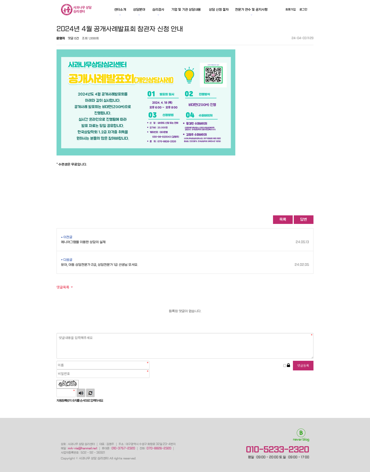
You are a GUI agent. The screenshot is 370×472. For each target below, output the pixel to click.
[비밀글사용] (288, 365)
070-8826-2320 (159, 448)
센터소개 (120, 10)
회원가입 (290, 9)
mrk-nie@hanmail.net (82, 448)
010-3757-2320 (123, 448)
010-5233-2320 (277, 449)
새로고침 (90, 393)
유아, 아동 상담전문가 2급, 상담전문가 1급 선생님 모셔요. (185, 265)
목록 (282, 220)
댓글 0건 (73, 38)
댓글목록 (63, 287)
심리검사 (158, 10)
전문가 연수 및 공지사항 (251, 10)
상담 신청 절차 (219, 10)
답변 (303, 220)
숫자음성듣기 (81, 393)
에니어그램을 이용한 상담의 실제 (185, 242)
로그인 (303, 9)
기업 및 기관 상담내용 (186, 10)
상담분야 (139, 10)
